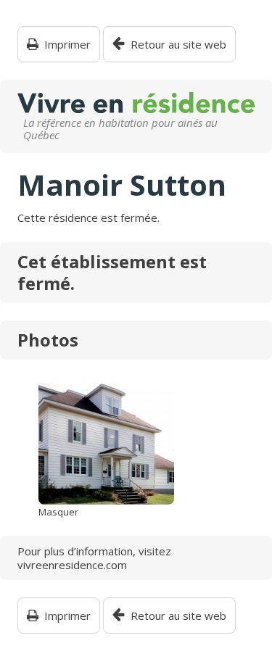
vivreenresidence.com (72, 565)
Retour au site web (178, 44)
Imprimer (67, 44)
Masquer (58, 512)
